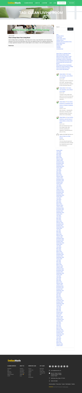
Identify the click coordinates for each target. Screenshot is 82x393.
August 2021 (59, 228)
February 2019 (59, 266)
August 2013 (59, 335)
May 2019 (58, 261)
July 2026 (58, 151)
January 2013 (59, 345)
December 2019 (60, 254)
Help (51, 2)
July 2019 (58, 260)
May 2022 (58, 218)
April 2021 (58, 232)
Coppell (30, 371)
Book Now (71, 2)
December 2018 (60, 268)
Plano (29, 375)
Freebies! (58, 46)
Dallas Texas (59, 44)
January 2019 (59, 267)
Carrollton (30, 370)
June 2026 (58, 153)
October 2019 (59, 255)
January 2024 (59, 189)
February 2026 (59, 159)
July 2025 (58, 169)
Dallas (29, 368)
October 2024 (59, 182)
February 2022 (59, 222)
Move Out (9, 371)
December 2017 (60, 286)
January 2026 (59, 160)
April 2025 (58, 173)
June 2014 (58, 323)
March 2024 (59, 187)
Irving (29, 374)
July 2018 (58, 276)
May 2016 (58, 309)
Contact (21, 368)
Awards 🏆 (22, 374)
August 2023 (59, 196)
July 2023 (58, 198)
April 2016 (58, 310)
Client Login (42, 371)
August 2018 (59, 274)
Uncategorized (59, 48)
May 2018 (58, 279)
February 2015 (59, 316)
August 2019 (59, 258)
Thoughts (58, 47)
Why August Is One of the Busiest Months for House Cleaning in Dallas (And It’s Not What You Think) (64, 66)
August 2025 (59, 167)
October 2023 (59, 193)
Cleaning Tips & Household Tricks (64, 41)
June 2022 (58, 216)
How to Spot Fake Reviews (62, 69)
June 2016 (58, 307)
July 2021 (58, 229)
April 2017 (58, 296)
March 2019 (59, 264)
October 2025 (59, 164)
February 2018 (59, 283)
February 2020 (59, 253)
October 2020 (59, 241)
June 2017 (58, 293)
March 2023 (59, 203)
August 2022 (59, 213)
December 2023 (60, 190)
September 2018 (60, 273)
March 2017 (59, 297)
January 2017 (59, 299)
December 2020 (60, 238)
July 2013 (58, 336)
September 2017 (60, 290)
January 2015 (59, 318)
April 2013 (58, 341)
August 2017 (59, 292)
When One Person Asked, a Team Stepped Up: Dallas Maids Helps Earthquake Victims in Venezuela (63, 58)
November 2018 (60, 270)
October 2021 (59, 225)
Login (54, 2)
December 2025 (60, 161)
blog (57, 34)
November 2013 (60, 331)
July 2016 (58, 306)
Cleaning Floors (59, 40)
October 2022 (59, 211)
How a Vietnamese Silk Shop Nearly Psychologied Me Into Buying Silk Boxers (64, 62)
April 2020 (58, 250)
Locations (44, 2)
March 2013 (59, 342)
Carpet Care (59, 37)
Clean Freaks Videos (61, 38)
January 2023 (59, 206)
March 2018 (59, 281)
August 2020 (59, 244)
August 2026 (59, 150)
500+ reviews (65, 386)
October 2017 (59, 289)
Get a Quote (62, 2)
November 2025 (60, 163)
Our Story (22, 371)
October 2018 (59, 271)
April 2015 (58, 315)
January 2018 (59, 284)
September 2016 (60, 303)
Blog (21, 375)
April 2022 (58, 219)
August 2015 (59, 313)
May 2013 (58, 339)
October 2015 (59, 312)
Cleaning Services (28, 2)
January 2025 (59, 177)
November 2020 (60, 239)
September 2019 (60, 257)
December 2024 (60, 179)
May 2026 (58, 154)
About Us (37, 2)
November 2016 (60, 300)
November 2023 (60, 192)
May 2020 (58, 248)
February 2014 (59, 329)
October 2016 (59, 302)
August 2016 (59, 305)
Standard (9, 368)
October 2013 (59, 332)
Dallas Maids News (60, 43)
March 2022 (59, 221)
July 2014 (58, 322)
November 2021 (60, 224)
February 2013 (59, 344)
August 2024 (59, 183)
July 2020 (58, 245)
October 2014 (59, 320)
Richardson (30, 377)
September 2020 (60, 242)
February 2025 (59, 176)
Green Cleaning (10, 374)
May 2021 (58, 231)
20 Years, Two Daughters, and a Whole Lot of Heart (66, 75)
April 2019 (58, 263)
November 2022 (60, 209)
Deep (8, 370)
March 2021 (59, 234)
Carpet (8, 375)
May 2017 (58, 294)
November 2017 (60, 287)
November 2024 (60, 180)
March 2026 (59, 157)
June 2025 (58, 170)
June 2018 (58, 277)
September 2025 (60, 166)
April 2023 (58, 202)
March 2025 (59, 174)
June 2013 (58, 338)
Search (57, 26)
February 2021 (59, 235)
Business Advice (60, 35)
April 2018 (58, 280)
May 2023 (58, 200)
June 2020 (58, 247)
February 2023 (59, 205)
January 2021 (59, 237)
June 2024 (58, 186)
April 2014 (58, 326)
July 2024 (58, 185)
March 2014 (59, 328)
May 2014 (58, 325)
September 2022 (60, 212)
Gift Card (42, 370)
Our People (22, 370)
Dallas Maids (62, 74)
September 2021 (60, 226)
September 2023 (60, 195)
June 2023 (58, 199)
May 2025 (58, 172)
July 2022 (58, 215)
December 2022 (60, 208)
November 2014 (60, 319)
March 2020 (59, 251)
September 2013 (60, 333)
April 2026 (58, 156)
